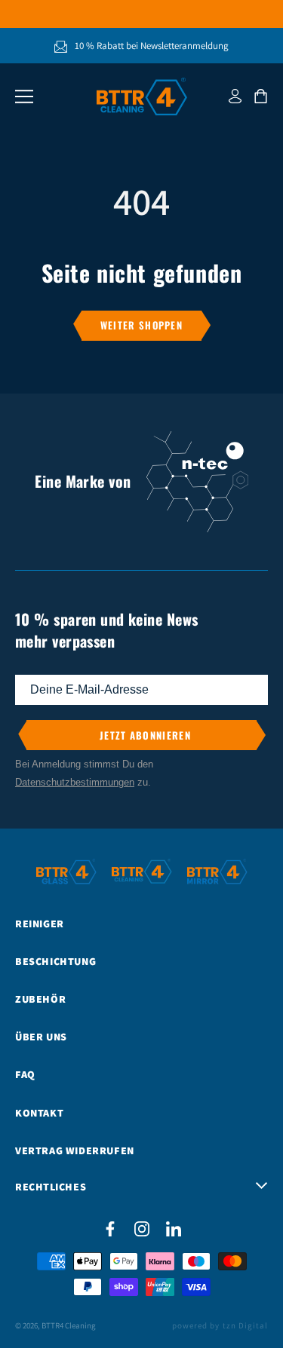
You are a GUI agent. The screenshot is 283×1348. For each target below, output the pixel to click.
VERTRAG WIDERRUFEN (74, 1150)
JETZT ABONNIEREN (145, 734)
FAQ (25, 1074)
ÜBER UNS (41, 1036)
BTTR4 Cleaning (69, 1325)
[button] (24, 96)
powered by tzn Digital (220, 1325)
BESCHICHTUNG (55, 961)
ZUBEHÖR (40, 999)
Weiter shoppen (141, 324)
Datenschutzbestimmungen (74, 781)
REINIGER (39, 923)
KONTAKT (39, 1113)
